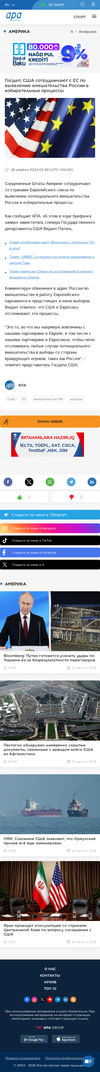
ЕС (24, 399)
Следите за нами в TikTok (32, 540)
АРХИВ (50, 982)
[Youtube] (50, 1000)
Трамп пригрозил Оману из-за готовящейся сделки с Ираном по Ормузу (51, 274)
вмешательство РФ (48, 399)
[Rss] (73, 1000)
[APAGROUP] (50, 1027)
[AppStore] (66, 1039)
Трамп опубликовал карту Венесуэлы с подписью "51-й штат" (52, 245)
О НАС (50, 969)
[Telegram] (58, 1000)
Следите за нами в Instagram (34, 528)
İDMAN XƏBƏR (50, 422)
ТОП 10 (50, 988)
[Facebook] (27, 1000)
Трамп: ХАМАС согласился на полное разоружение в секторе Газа (51, 260)
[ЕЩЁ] (93, 17)
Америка (87, 31)
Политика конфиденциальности (70, 1058)
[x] (42, 1000)
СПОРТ (80, 17)
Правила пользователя (22, 1058)
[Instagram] (34, 1000)
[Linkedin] (65, 1000)
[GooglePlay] (34, 1039)
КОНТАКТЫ (50, 975)
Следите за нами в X (28, 565)
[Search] (82, 4)
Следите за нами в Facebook (34, 552)
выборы (76, 399)
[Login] (93, 4)
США (11, 399)
